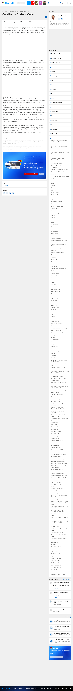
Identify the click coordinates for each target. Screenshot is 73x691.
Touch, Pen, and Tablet (56, 289)
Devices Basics (54, 275)
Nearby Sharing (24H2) (56, 558)
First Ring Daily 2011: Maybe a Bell (61, 639)
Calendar (53, 316)
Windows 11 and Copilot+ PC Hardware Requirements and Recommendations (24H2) (60, 503)
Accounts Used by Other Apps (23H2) (59, 459)
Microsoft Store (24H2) (56, 482)
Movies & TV (54, 325)
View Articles (53, 27)
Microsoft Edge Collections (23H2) (58, 477)
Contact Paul (56, 688)
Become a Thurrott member (32, 688)
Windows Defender (55, 307)
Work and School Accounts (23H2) (58, 440)
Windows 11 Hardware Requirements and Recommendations (59, 141)
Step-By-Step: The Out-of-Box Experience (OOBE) (57, 159)
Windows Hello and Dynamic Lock (58, 268)
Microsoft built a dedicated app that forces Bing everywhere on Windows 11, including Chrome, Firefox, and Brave (61, 584)
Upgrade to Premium (54, 3)
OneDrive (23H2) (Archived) (57, 394)
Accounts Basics (54, 259)
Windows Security (55, 305)
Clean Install (54, 156)
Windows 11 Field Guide (13, 11)
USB (52, 277)
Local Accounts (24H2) (56, 565)
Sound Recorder (54, 358)
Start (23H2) (54, 424)
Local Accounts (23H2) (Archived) (58, 454)
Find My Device (54, 309)
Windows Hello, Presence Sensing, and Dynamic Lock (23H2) (59, 404)
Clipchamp (53, 355)
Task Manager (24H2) (56, 553)
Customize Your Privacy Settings (58, 171)
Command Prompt (55, 339)
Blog (2, 11)
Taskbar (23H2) (54, 427)
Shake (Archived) (54, 197)
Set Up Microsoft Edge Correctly (58, 236)
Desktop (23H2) (54, 422)
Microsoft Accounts (55, 261)
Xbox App (53, 335)
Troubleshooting (54, 293)
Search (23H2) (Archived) (56, 431)
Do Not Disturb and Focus (57, 206)
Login (41, 173)
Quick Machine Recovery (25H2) (58, 574)
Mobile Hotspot (54, 233)
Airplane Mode (54, 231)
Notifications (54, 300)
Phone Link (53, 284)
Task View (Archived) (55, 194)
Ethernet (53, 226)
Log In (62, 3)
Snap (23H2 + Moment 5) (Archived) (59, 463)
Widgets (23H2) (54, 429)
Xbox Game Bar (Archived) (57, 332)
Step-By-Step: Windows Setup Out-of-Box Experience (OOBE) (59, 387)
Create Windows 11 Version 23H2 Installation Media (58, 379)
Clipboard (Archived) (55, 208)
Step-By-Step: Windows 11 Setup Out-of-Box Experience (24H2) (59, 522)
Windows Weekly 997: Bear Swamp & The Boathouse (62, 626)
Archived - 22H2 (23, 11)
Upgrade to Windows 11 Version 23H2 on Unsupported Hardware (59, 375)
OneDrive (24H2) (55, 562)
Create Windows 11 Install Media (58, 144)
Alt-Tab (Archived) (55, 192)
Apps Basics (53, 296)
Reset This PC (54, 257)
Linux (52, 341)
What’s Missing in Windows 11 (58, 150)
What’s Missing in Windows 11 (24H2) (59, 499)
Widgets (53, 185)
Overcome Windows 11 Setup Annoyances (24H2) (57, 525)
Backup (52, 222)
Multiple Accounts (55, 273)
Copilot (52, 396)
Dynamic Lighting (55, 445)
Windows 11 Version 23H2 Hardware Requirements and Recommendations (59, 368)
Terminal (53, 337)
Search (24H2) (54, 544)
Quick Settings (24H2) (56, 546)
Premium (6, 185)
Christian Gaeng (59, 595)
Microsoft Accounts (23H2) (57, 449)
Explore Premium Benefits (56, 657)
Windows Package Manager (57, 351)
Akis (57, 587)
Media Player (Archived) (56, 323)
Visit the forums (65, 579)
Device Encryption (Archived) (57, 220)
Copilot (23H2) (54, 436)
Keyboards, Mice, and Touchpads (58, 287)
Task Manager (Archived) (56, 201)
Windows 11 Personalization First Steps (59, 169)
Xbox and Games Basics (56, 330)
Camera (53, 353)
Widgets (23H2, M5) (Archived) (58, 461)
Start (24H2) (54, 490)
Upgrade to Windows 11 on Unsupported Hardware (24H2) (58, 510)
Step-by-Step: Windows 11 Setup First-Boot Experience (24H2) (59, 518)
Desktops (53, 204)
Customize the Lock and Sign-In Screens (60, 176)
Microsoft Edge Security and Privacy (59, 328)
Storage (53, 217)
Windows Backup (55, 392)
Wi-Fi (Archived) (54, 224)
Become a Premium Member (31, 173)
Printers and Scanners (56, 291)
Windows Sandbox (55, 346)
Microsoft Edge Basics (56, 238)
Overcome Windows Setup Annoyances (59, 390)
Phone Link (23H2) (55, 480)
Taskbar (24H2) (54, 493)
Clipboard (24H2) (55, 556)
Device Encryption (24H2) (56, 567)
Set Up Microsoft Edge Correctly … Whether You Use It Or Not (58, 470)
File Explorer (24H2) (55, 560)
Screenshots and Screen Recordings (59, 348)
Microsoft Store (54, 298)
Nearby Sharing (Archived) (57, 213)
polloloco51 (58, 611)
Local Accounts (54, 266)
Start (52, 181)
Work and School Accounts (57, 264)
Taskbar (52, 183)
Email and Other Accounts (57, 271)
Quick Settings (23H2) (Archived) (58, 433)
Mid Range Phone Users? (58, 609)
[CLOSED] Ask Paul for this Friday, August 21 (60, 601)
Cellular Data (54, 229)
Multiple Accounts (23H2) (56, 456)
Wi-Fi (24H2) (54, 572)
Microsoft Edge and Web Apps (57, 252)
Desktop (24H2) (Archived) (57, 488)
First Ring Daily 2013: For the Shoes (61, 620)
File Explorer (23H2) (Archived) (57, 399)
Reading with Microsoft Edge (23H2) (59, 475)
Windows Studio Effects (56, 447)
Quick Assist (54, 250)
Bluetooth (53, 280)
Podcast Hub (66, 617)
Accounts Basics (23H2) (56, 452)
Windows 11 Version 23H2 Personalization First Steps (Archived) (59, 408)
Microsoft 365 (54, 319)
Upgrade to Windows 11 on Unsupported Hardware (57, 162)
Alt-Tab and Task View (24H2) (57, 549)
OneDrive (53, 215)
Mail (52, 314)
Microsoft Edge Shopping (56, 248)
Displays (53, 282)
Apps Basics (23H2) (55, 401)
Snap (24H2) (54, 551)
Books (6, 11)
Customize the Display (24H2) (57, 532)
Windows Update (55, 303)
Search (52, 187)
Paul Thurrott (5, 17)
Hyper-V (53, 344)
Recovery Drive (54, 254)
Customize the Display (56, 174)
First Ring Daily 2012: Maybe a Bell (61, 633)
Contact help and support (45, 688)
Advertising (64, 688)
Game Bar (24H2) (55, 569)
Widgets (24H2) (54, 542)
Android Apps (54, 312)
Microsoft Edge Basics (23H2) (57, 473)
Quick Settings (54, 190)
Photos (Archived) (55, 321)
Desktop (53, 178)
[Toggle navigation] (70, 3)
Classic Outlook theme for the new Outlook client (60, 593)
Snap (52, 199)
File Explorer (53, 210)
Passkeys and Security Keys (57, 443)
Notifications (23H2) (55, 438)
